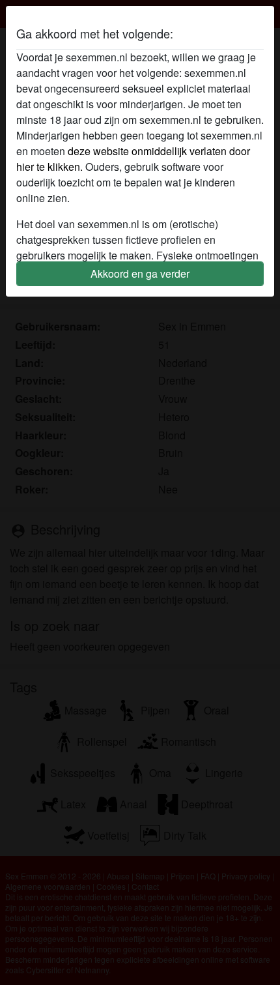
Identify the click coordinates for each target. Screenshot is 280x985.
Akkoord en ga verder (140, 273)
